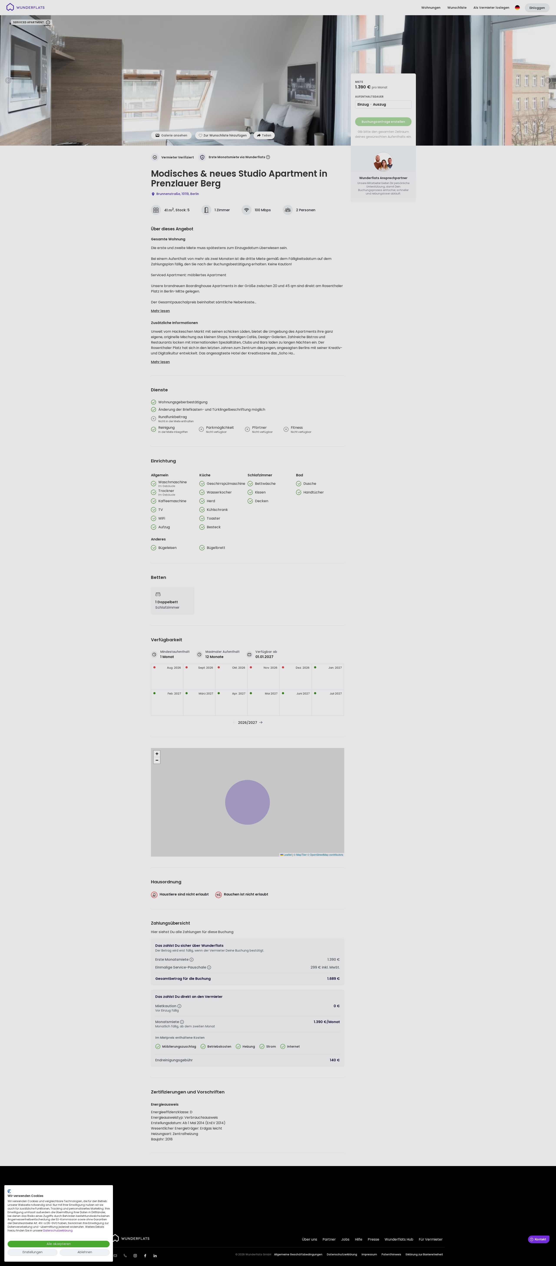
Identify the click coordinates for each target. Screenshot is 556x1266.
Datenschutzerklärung (58, 1230)
